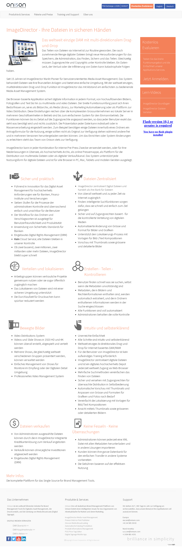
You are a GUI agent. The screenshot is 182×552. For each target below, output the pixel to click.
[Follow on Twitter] (13, 538)
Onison (10, 506)
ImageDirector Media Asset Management (81, 517)
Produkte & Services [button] (19, 14)
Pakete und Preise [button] (43, 14)
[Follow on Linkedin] (23, 538)
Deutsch (170, 6)
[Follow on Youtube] (18, 538)
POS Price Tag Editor (73, 531)
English (160, 6)
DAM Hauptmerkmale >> (24, 529)
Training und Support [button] (68, 14)
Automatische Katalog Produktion (78, 526)
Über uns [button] (88, 14)
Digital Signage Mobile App (76, 534)
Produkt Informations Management (79, 528)
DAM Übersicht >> (21, 525)
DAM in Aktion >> (20, 533)
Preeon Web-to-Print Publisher (77, 520)
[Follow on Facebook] (8, 538)
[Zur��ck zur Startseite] (16, 5)
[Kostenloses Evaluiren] (142, 6)
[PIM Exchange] (115, 6)
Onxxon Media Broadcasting (76, 523)
